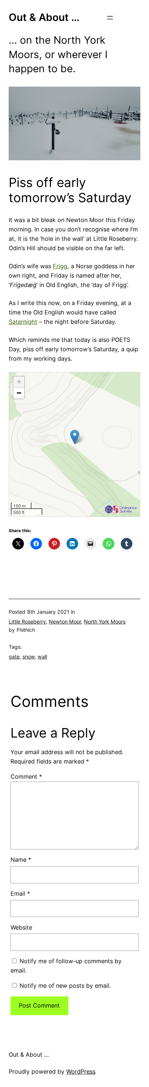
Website (21, 927)
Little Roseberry (27, 621)
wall (42, 656)
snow (28, 656)
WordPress (80, 1071)
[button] (74, 437)
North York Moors (104, 621)
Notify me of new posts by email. (65, 985)
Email (20, 893)
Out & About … (44, 17)
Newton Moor (65, 621)
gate (14, 656)
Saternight (23, 321)
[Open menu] (110, 17)
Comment (26, 776)
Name (20, 859)
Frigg (60, 266)
